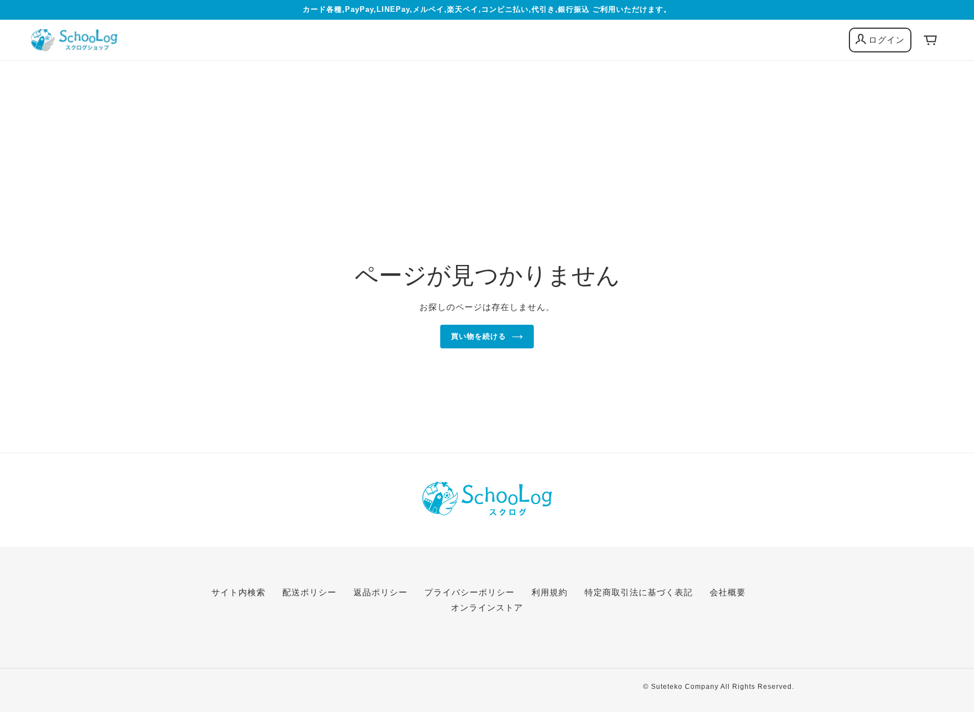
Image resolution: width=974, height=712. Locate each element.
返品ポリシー (380, 592)
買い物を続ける (478, 336)
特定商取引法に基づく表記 (639, 592)
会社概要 (728, 592)
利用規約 (550, 592)
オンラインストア (487, 607)
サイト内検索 (238, 592)
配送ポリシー (309, 592)
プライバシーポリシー (469, 592)
